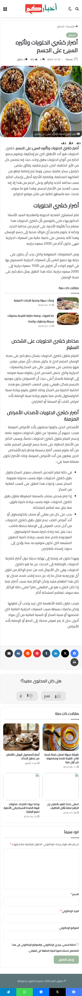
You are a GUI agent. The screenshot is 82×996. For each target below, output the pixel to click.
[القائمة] (5, 10)
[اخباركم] (41, 8)
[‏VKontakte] (18, 653)
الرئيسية (70, 26)
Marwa (69, 59)
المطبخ (60, 26)
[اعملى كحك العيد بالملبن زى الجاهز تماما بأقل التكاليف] (61, 786)
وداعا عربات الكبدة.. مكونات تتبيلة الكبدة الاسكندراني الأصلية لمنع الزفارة (21, 808)
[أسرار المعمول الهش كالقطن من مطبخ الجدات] (21, 737)
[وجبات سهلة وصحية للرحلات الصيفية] (68, 303)
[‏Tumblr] (46, 653)
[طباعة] (74, 662)
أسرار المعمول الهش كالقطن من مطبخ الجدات (22, 756)
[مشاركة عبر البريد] (9, 653)
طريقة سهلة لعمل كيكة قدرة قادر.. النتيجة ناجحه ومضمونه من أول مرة (61, 758)
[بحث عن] (77, 10)
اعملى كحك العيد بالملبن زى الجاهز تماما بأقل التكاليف (63, 806)
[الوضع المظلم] (70, 10)
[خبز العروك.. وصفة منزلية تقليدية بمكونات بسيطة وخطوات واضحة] (68, 319)
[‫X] (65, 653)
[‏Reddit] (28, 653)
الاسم (75, 894)
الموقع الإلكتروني (69, 927)
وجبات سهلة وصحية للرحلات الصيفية (34, 300)
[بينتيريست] (37, 653)
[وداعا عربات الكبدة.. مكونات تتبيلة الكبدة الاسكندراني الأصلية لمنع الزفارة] (21, 786)
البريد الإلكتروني (69, 911)
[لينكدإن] (56, 653)
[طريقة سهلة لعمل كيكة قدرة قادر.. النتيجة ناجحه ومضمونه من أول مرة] (61, 737)
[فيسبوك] (74, 653)
